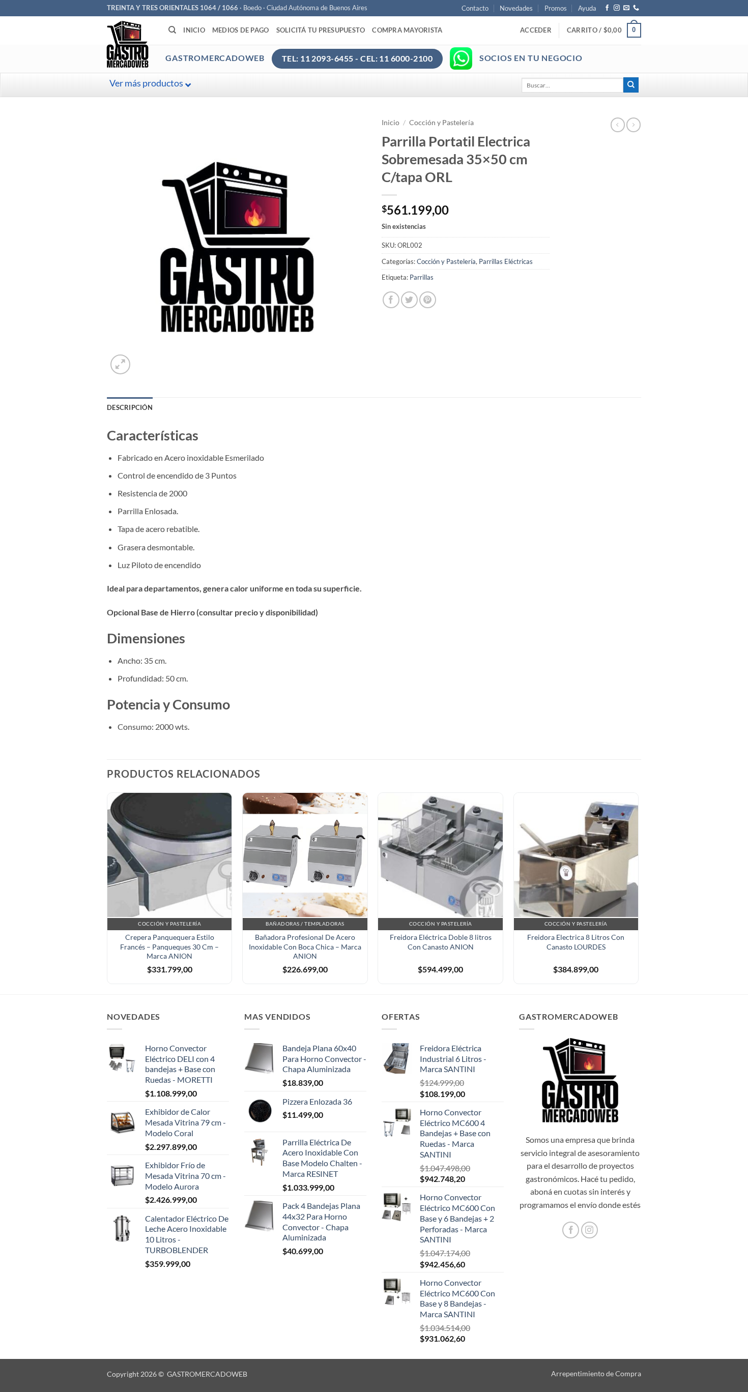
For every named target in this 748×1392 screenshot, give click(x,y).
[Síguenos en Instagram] (617, 8)
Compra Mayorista (407, 30)
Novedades (516, 8)
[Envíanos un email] (626, 8)
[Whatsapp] (461, 58)
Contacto (475, 8)
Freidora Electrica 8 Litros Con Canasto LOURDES (575, 942)
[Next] (638, 892)
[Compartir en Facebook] (391, 299)
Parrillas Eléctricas (506, 261)
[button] (536, 30)
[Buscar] (172, 30)
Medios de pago (240, 30)
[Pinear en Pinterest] (427, 299)
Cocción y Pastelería (441, 123)
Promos (555, 8)
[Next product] (618, 124)
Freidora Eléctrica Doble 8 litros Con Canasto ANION (441, 942)
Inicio (194, 30)
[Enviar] (631, 85)
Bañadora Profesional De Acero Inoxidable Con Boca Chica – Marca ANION (305, 946)
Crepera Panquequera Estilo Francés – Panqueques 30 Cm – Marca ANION (169, 946)
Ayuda (587, 8)
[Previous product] (633, 124)
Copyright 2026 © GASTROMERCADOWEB (177, 1374)
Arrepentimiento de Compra (596, 1373)
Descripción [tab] (130, 407)
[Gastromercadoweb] (168, 44)
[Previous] (107, 892)
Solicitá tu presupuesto (320, 30)
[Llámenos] (636, 8)
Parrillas (422, 277)
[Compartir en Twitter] (409, 299)
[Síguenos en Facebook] (607, 8)
